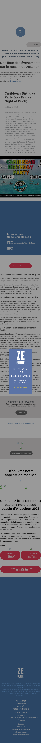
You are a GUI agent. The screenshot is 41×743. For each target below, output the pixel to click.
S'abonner (21, 387)
